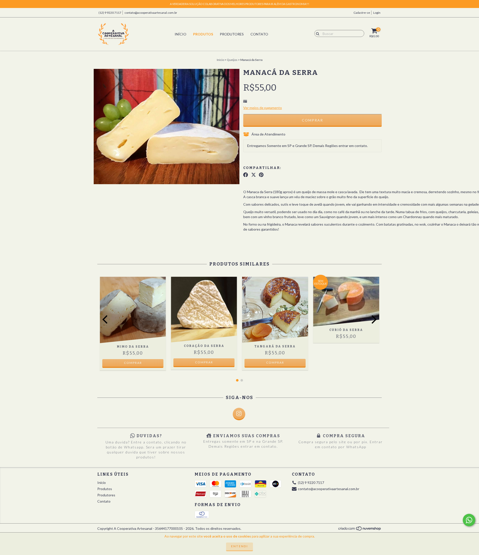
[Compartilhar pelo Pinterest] (261, 174)
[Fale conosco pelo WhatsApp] (469, 520)
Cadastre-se (362, 12)
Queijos (232, 60)
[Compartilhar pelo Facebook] (245, 174)
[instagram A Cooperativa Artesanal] (239, 414)
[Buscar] (316, 33)
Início (180, 34)
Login (376, 12)
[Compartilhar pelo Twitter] (253, 174)
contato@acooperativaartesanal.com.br (150, 12)
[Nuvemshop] (360, 530)
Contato (259, 34)
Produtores (232, 34)
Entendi (239, 546)
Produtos (203, 34)
